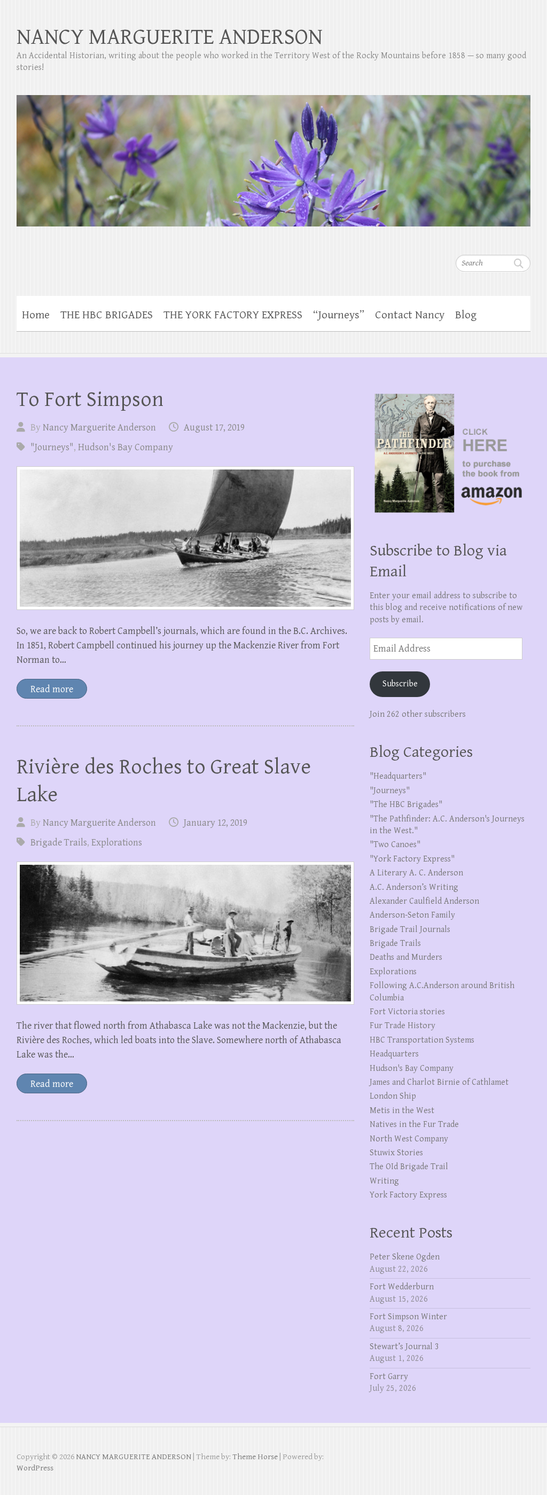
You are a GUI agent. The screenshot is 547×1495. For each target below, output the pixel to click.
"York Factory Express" (412, 859)
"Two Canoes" (395, 845)
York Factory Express (408, 1195)
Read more (51, 689)
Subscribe (400, 684)
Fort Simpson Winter (408, 1317)
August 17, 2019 (214, 427)
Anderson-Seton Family (412, 915)
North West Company (409, 1139)
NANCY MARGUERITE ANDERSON (170, 37)
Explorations (116, 842)
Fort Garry (389, 1377)
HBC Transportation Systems (422, 1040)
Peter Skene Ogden (405, 1257)
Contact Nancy (409, 315)
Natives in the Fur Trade (414, 1125)
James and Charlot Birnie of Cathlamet (439, 1082)
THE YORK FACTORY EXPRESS (232, 315)
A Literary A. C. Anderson (416, 873)
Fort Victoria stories (407, 1012)
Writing (384, 1181)
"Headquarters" (398, 776)
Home (36, 315)
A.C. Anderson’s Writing (414, 887)
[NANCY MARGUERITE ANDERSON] (274, 153)
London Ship (393, 1096)
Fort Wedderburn (402, 1287)
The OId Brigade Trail (409, 1167)
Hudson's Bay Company (125, 447)
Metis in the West (402, 1111)
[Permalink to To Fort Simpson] (185, 538)
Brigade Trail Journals (410, 930)
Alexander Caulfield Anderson (424, 901)
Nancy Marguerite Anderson (99, 427)
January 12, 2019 (215, 822)
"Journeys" (52, 447)
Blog (465, 315)
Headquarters (394, 1054)
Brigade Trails (58, 842)
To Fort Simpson (90, 399)
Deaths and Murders (406, 957)
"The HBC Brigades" (406, 805)
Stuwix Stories (396, 1153)
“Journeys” (338, 315)
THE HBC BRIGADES (106, 315)
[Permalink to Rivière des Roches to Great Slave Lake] (185, 933)
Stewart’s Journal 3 (404, 1347)
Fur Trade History (402, 1026)
